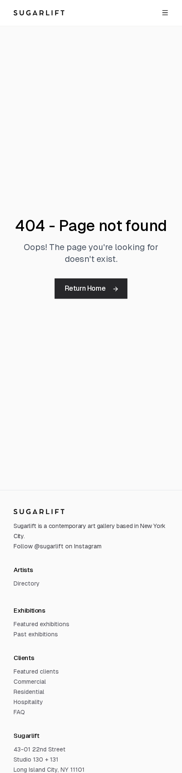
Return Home (85, 288)
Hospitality (28, 702)
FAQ (19, 712)
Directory (27, 583)
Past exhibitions (36, 634)
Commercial (30, 681)
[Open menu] (165, 13)
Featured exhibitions (41, 624)
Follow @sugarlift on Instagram (58, 546)
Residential (29, 691)
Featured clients (36, 671)
